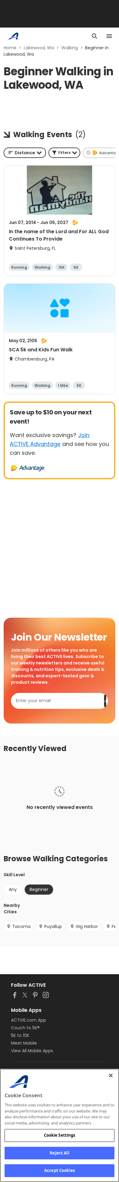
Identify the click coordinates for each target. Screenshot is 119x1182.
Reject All (59, 1153)
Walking (69, 48)
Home (10, 48)
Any (13, 889)
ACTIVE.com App (28, 1020)
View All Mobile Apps (32, 1051)
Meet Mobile (24, 1043)
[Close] (110, 1075)
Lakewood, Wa (39, 48)
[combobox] (25, 153)
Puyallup (53, 926)
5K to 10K (20, 1035)
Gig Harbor (87, 926)
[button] (64, 153)
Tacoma (21, 926)
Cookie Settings (59, 1135)
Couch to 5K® (25, 1028)
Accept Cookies (59, 1170)
